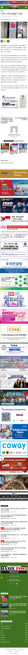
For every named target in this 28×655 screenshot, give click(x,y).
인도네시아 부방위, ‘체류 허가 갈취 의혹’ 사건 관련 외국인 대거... (18, 597)
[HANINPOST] (14, 414)
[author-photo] (14, 129)
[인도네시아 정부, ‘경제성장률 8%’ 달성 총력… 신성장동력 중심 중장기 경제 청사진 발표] (14, 146)
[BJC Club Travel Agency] (14, 363)
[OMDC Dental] (14, 316)
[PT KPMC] (14, 232)
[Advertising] (14, 101)
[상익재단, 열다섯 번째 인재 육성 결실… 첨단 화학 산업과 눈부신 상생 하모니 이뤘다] (4, 613)
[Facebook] (11, 583)
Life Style (3, 635)
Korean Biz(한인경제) (5, 628)
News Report (17, 651)
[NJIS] (14, 431)
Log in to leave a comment (7, 163)
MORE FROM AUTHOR (19, 141)
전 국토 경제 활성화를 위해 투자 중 (21, 118)
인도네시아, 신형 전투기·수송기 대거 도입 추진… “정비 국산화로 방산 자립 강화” (13, 542)
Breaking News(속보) (5, 642)
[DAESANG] (14, 465)
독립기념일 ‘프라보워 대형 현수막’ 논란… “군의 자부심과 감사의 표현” (23, 152)
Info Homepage (20, 649)
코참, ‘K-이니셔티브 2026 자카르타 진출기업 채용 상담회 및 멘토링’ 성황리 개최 (18, 605)
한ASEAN (3, 637)
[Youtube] (17, 583)
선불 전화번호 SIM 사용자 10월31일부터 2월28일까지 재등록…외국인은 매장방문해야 (7, 120)
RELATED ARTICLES (8, 141)
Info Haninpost (8, 649)
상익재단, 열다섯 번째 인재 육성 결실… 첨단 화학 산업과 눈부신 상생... (17, 611)
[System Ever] (14, 282)
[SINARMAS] (14, 380)
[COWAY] (14, 448)
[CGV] (14, 496)
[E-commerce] (14, 299)
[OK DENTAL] (14, 249)
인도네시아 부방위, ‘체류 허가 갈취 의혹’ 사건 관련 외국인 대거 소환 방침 (5, 152)
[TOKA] (14, 348)
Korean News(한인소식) (5, 149)
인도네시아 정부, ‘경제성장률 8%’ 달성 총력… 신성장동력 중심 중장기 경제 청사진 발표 (14, 152)
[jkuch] (14, 482)
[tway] (14, 3)
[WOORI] (14, 265)
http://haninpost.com (14, 136)
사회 (2, 632)
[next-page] (15, 156)
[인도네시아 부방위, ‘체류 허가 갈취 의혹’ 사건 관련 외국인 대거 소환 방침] (5, 146)
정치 (2, 10)
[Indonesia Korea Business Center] (14, 219)
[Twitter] (14, 583)
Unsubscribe (10, 651)
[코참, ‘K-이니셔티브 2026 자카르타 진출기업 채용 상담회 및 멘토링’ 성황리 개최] (4, 606)
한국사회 (3, 639)
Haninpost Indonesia (6, 19)
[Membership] (14, 174)
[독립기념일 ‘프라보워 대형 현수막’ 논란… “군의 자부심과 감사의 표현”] (23, 146)
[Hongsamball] (14, 205)
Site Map (14, 649)
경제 (2, 630)
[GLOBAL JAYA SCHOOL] (14, 398)
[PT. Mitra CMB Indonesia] (14, 333)
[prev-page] (13, 156)
